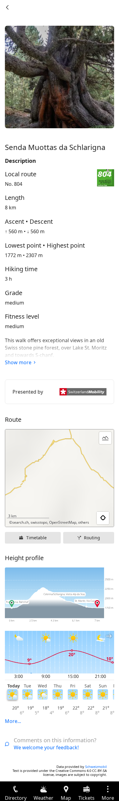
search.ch (20, 522)
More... (13, 721)
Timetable (36, 538)
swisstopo (39, 522)
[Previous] (7, 7)
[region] (59, 478)
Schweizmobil (96, 766)
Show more (18, 362)
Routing (92, 538)
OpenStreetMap (62, 522)
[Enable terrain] (105, 438)
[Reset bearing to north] (86, 518)
